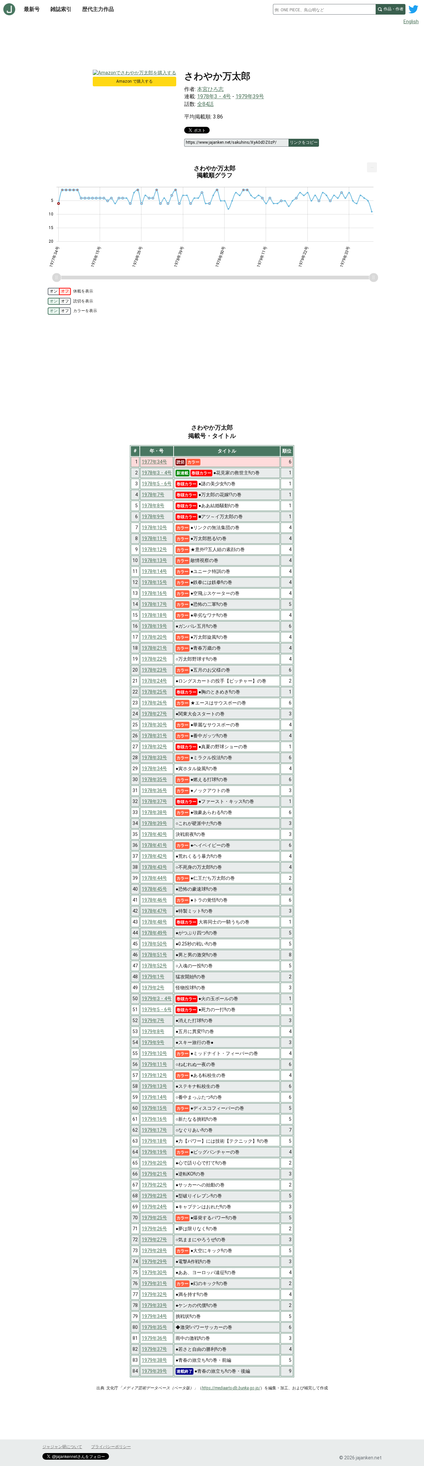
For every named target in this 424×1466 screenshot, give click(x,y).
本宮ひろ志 (210, 89)
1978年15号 (154, 582)
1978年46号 (154, 900)
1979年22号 (154, 1184)
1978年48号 (154, 922)
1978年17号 (154, 604)
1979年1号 (153, 976)
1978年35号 (154, 779)
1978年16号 (154, 593)
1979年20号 (154, 1163)
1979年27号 (154, 1239)
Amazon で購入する (134, 81)
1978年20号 (154, 637)
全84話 (205, 104)
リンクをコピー (304, 142)
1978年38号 (154, 812)
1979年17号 (154, 1130)
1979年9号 (153, 1042)
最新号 (32, 9)
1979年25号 (154, 1217)
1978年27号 (154, 713)
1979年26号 (154, 1228)
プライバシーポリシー (111, 1446)
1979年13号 (154, 1086)
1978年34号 (154, 768)
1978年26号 (154, 702)
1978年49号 (154, 933)
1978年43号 (154, 867)
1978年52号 (154, 965)
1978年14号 (154, 571)
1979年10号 (154, 1053)
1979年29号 (154, 1261)
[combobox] (324, 9)
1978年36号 (154, 790)
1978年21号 (154, 648)
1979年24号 (154, 1206)
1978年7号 (153, 494)
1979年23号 (154, 1195)
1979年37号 (154, 1349)
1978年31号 (154, 735)
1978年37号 (154, 801)
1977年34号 (154, 461)
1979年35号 (154, 1327)
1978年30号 (154, 724)
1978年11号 (154, 538)
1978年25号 (154, 691)
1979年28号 (154, 1250)
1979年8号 (153, 1031)
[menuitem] (372, 167)
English (411, 21)
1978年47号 (154, 911)
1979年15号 (154, 1108)
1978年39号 (154, 823)
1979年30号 (154, 1272)
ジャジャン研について (62, 1446)
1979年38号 (154, 1360)
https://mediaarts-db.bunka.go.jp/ (231, 1388)
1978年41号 (154, 845)
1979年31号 (154, 1283)
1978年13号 (154, 560)
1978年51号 (154, 954)
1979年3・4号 (157, 998)
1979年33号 (154, 1305)
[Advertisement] (212, 45)
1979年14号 (154, 1097)
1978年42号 (154, 856)
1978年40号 (154, 834)
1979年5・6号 (157, 1009)
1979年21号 (154, 1174)
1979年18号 (154, 1141)
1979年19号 (154, 1152)
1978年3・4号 (214, 96)
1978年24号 (154, 681)
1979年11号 (154, 1064)
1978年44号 (154, 878)
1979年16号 (154, 1119)
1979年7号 (153, 1020)
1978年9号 (153, 516)
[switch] (59, 291)
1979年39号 (250, 96)
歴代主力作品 (98, 9)
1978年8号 (153, 505)
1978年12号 (154, 549)
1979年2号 (153, 987)
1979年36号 (154, 1338)
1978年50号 (154, 943)
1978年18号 (154, 615)
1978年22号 (154, 659)
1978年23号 (154, 670)
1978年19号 (154, 626)
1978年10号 (154, 527)
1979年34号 (154, 1316)
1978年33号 (154, 757)
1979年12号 (154, 1075)
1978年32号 (154, 746)
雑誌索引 (61, 9)
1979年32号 (154, 1294)
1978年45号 (154, 889)
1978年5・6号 (157, 483)
